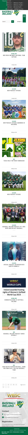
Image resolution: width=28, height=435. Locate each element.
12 (3, 386)
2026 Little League (9, 8)
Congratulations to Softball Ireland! (14, 300)
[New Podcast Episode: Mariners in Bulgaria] (14, 109)
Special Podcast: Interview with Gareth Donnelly (14, 265)
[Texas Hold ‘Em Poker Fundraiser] (14, 147)
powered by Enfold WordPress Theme (20, 430)
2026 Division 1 (9, 2)
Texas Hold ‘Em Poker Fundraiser (14, 161)
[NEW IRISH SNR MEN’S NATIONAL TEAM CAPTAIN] (14, 42)
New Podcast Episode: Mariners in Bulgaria (14, 123)
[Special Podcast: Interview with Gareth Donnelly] (14, 251)
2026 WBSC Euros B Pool (18, 8)
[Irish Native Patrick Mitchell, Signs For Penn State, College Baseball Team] (14, 356)
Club (13, 89)
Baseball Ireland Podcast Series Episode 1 (14, 334)
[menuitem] (3, 432)
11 (16, 384)
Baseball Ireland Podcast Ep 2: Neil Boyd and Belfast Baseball (14, 227)
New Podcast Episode (14, 90)
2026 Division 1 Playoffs (17, 2)
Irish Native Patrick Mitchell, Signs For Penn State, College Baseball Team (14, 368)
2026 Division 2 (9, 4)
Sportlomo (11, 430)
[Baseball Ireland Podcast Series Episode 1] (14, 320)
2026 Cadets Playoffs (17, 6)
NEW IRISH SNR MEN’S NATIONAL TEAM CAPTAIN (14, 56)
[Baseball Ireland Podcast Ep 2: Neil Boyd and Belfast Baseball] (14, 213)
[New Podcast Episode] (14, 77)
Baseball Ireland (16, 428)
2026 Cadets (9, 6)
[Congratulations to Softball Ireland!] (14, 286)
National (12, 53)
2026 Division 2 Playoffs (17, 4)
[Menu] (23, 16)
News (16, 53)
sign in (20, 21)
